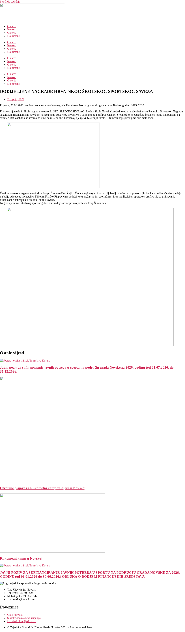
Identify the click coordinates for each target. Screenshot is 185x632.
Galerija (11, 32)
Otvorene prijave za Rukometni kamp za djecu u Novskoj (42, 488)
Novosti (11, 29)
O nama (11, 26)
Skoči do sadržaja (10, 1)
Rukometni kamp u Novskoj (21, 558)
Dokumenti (13, 35)
